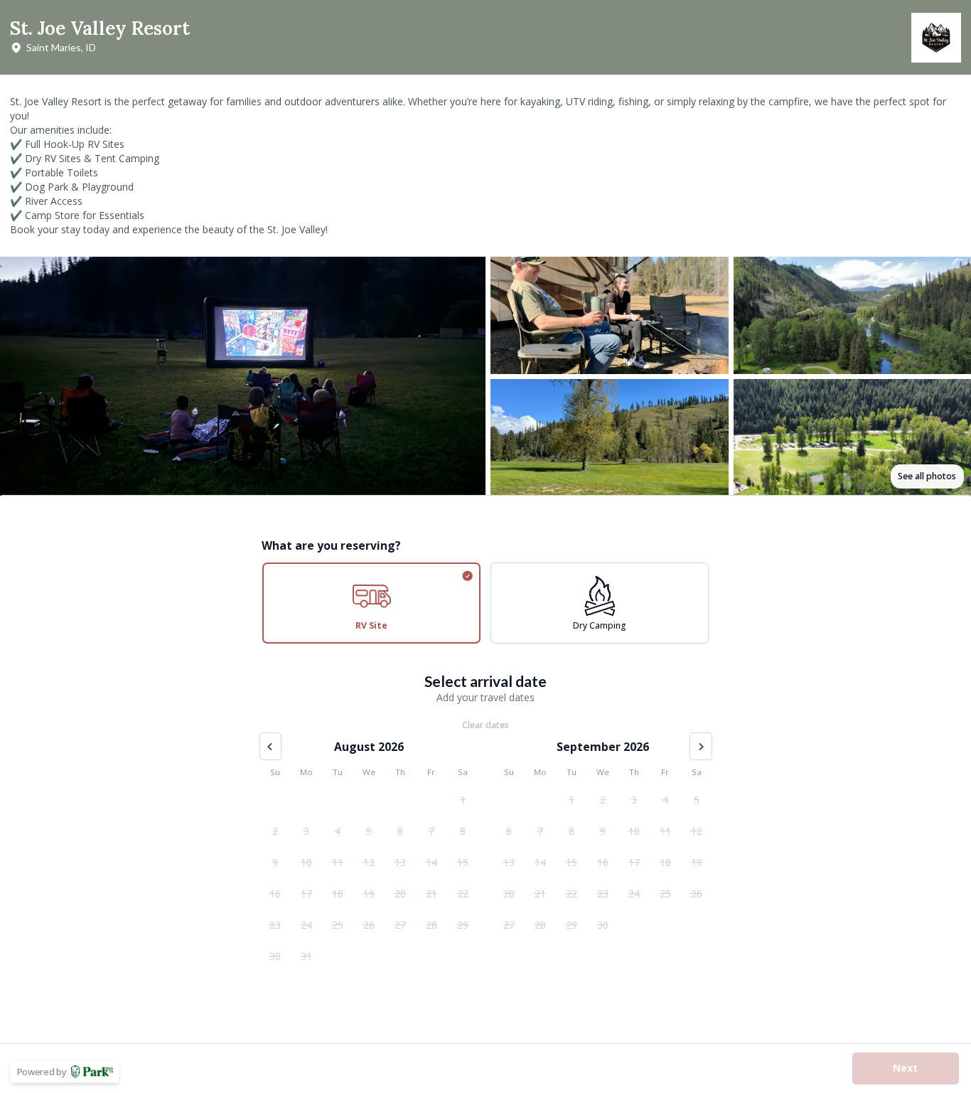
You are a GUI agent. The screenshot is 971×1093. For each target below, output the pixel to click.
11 (337, 862)
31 (306, 956)
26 (369, 925)
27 (400, 925)
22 (462, 893)
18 (337, 893)
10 (306, 862)
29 (462, 925)
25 (337, 925)
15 (462, 862)
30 (275, 956)
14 (431, 862)
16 (275, 893)
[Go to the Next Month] (701, 746)
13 (400, 862)
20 (400, 893)
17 (306, 893)
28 (431, 925)
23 (275, 925)
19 (369, 893)
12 (369, 862)
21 (431, 893)
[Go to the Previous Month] (270, 746)
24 (306, 925)
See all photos (927, 476)
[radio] (371, 603)
